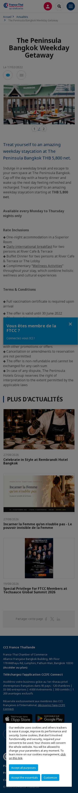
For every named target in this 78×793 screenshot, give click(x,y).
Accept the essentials (24, 777)
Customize (50, 777)
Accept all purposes (23, 768)
